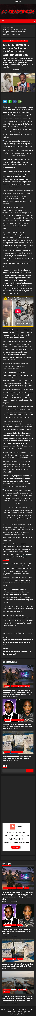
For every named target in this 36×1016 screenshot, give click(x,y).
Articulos (5, 41)
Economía (13, 989)
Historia (14, 752)
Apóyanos (27, 1012)
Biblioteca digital (15, 1014)
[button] (2, 21)
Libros (23, 1014)
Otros (13, 1012)
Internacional (22, 989)
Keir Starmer (14, 633)
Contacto (19, 1012)
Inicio (3, 1009)
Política (8, 1009)
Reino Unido (22, 633)
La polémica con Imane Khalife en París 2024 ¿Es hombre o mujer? (17, 651)
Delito (8, 633)
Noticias (12, 41)
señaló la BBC (7, 472)
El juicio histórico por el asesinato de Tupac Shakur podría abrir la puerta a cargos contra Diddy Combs (17, 725)
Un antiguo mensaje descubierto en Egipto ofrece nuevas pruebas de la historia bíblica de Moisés (17, 757)
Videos (25, 41)
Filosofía (8, 1012)
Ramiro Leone (7, 70)
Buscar (5, 766)
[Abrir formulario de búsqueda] (34, 21)
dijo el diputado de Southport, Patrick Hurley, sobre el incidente (17, 556)
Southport (29, 633)
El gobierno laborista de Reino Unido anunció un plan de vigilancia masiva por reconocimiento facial (18, 641)
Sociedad (19, 41)
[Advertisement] (18, 800)
